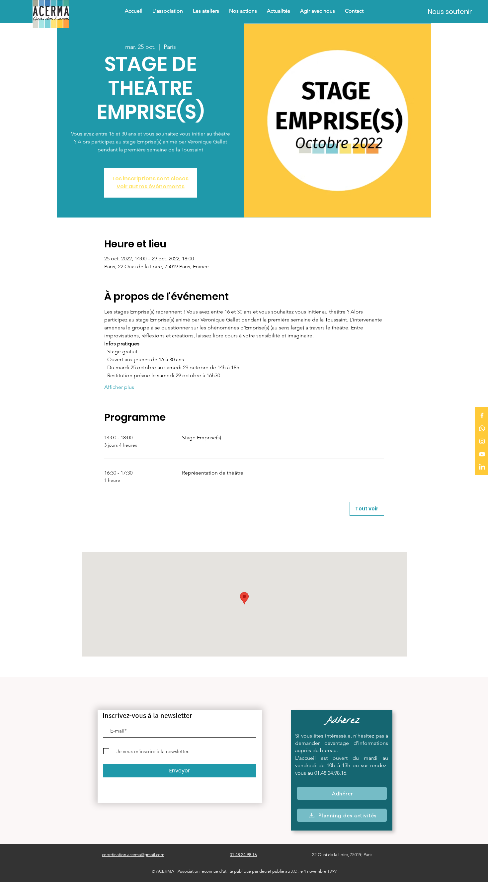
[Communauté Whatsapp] (482, 428)
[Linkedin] (482, 467)
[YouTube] (482, 454)
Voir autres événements (151, 186)
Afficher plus (119, 387)
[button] (243, 10)
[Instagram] (482, 441)
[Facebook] (482, 415)
